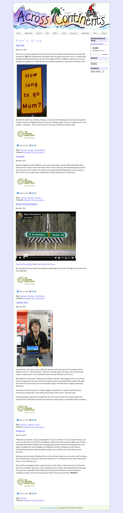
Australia (27, 152)
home (18, 33)
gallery (55, 33)
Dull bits (20, 45)
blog (47, 33)
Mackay (24, 150)
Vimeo (52, 264)
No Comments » (38, 152)
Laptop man (22, 302)
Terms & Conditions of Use (49, 508)
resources (73, 33)
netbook (31, 425)
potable (30, 150)
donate (39, 33)
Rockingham (40, 296)
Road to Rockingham (26, 204)
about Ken (29, 33)
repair (37, 425)
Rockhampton (39, 150)
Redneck (20, 431)
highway (24, 296)
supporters (85, 33)
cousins (24, 198)
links (95, 33)
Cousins (20, 156)
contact (104, 33)
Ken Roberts (42, 264)
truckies (38, 198)
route (64, 33)
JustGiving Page (96, 44)
